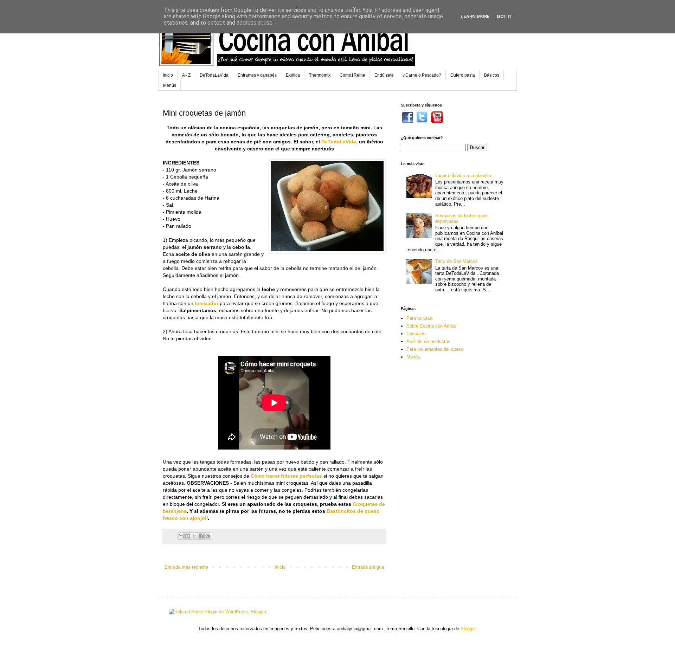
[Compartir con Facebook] (201, 536)
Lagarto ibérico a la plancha (463, 175)
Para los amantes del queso (434, 349)
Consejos (415, 333)
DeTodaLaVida (214, 75)
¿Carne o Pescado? (422, 75)
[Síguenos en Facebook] (407, 121)
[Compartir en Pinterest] (207, 536)
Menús (169, 85)
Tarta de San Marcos (456, 261)
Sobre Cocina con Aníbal (431, 326)
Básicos (491, 75)
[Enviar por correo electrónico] (181, 536)
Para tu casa (419, 318)
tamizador (206, 303)
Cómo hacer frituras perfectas (286, 476)
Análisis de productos (428, 341)
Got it (505, 16)
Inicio (168, 75)
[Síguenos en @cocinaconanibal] (422, 121)
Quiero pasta (462, 75)
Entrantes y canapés (257, 75)
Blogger (468, 628)
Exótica (293, 75)
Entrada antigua (368, 567)
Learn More (475, 16)
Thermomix (319, 75)
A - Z (186, 75)
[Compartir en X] (194, 536)
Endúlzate (384, 75)
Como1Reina (352, 75)
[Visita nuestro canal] (437, 121)
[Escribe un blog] (187, 536)
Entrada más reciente (186, 567)
